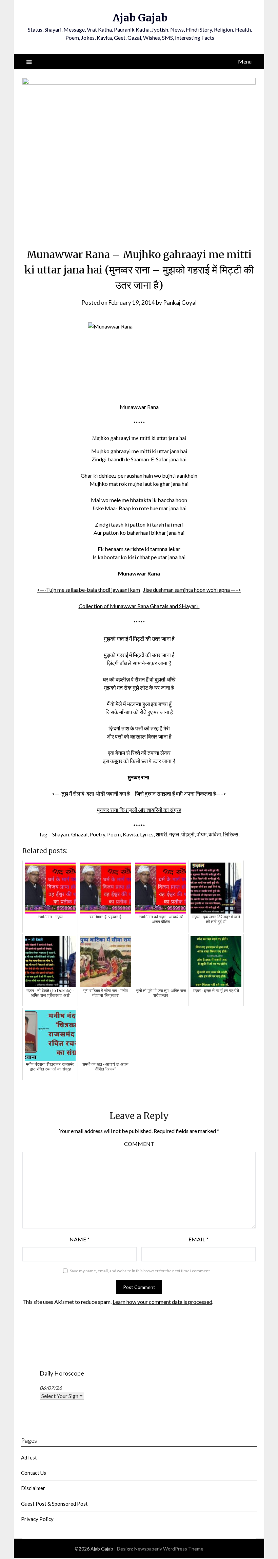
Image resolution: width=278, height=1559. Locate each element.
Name (80, 1239)
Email (198, 1239)
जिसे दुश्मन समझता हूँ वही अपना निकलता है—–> (180, 793)
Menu (245, 61)
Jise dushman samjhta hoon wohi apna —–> (192, 589)
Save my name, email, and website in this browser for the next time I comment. (140, 1270)
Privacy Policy (37, 1519)
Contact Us (33, 1473)
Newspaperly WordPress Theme (168, 1549)
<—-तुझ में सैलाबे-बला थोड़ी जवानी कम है (91, 793)
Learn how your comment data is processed (162, 1301)
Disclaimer (33, 1488)
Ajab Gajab (140, 17)
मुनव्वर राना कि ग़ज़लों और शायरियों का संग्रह (139, 810)
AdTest (29, 1457)
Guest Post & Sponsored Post (54, 1504)
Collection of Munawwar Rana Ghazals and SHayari (139, 606)
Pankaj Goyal (180, 302)
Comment (139, 1143)
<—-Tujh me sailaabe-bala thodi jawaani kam (88, 589)
